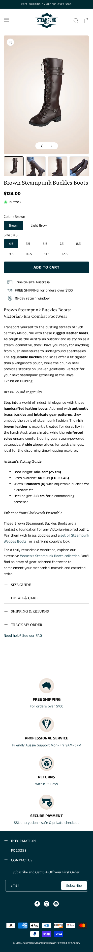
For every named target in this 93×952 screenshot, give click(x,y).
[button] (6, 19)
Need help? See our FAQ (23, 635)
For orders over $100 (46, 706)
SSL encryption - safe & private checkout (46, 822)
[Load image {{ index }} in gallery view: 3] (57, 166)
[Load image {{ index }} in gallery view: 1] (13, 166)
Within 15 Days (46, 784)
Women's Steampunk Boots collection (50, 556)
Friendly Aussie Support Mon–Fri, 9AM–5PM (46, 745)
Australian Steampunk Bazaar (39, 943)
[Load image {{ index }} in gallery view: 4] (79, 166)
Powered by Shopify (68, 943)
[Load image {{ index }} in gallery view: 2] (35, 166)
